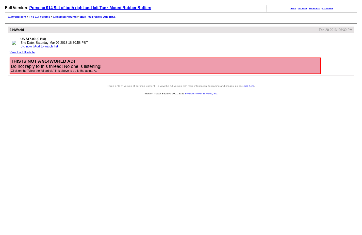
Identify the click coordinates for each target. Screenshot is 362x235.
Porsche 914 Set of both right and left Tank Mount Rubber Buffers (90, 8)
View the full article (22, 52)
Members (314, 8)
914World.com (17, 16)
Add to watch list (46, 46)
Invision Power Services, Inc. (201, 93)
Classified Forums (65, 16)
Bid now (26, 46)
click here (249, 86)
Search (302, 8)
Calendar (327, 8)
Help (293, 8)
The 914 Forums (39, 16)
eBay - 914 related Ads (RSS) (98, 16)
